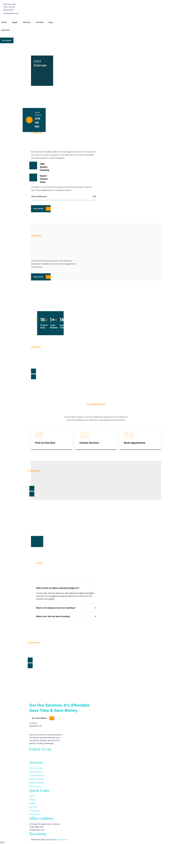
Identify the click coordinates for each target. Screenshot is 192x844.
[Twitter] (38, 756)
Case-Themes (61, 840)
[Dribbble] (44, 756)
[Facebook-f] (32, 756)
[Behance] (50, 756)
